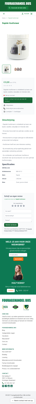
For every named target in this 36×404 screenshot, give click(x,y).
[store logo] (18, 3)
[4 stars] (21, 205)
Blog (3, 330)
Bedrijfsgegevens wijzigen (10, 366)
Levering (4, 357)
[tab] (6, 69)
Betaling (4, 354)
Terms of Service (19, 230)
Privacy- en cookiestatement (11, 368)
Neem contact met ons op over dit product (15, 100)
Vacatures (5, 336)
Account (26, 13)
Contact (10, 290)
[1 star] (12, 205)
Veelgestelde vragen (8, 333)
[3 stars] (18, 205)
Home (4, 18)
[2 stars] (15, 205)
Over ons (5, 341)
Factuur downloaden (8, 363)
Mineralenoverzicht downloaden (12, 360)
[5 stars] (23, 205)
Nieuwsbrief (5, 339)
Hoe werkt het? (6, 352)
